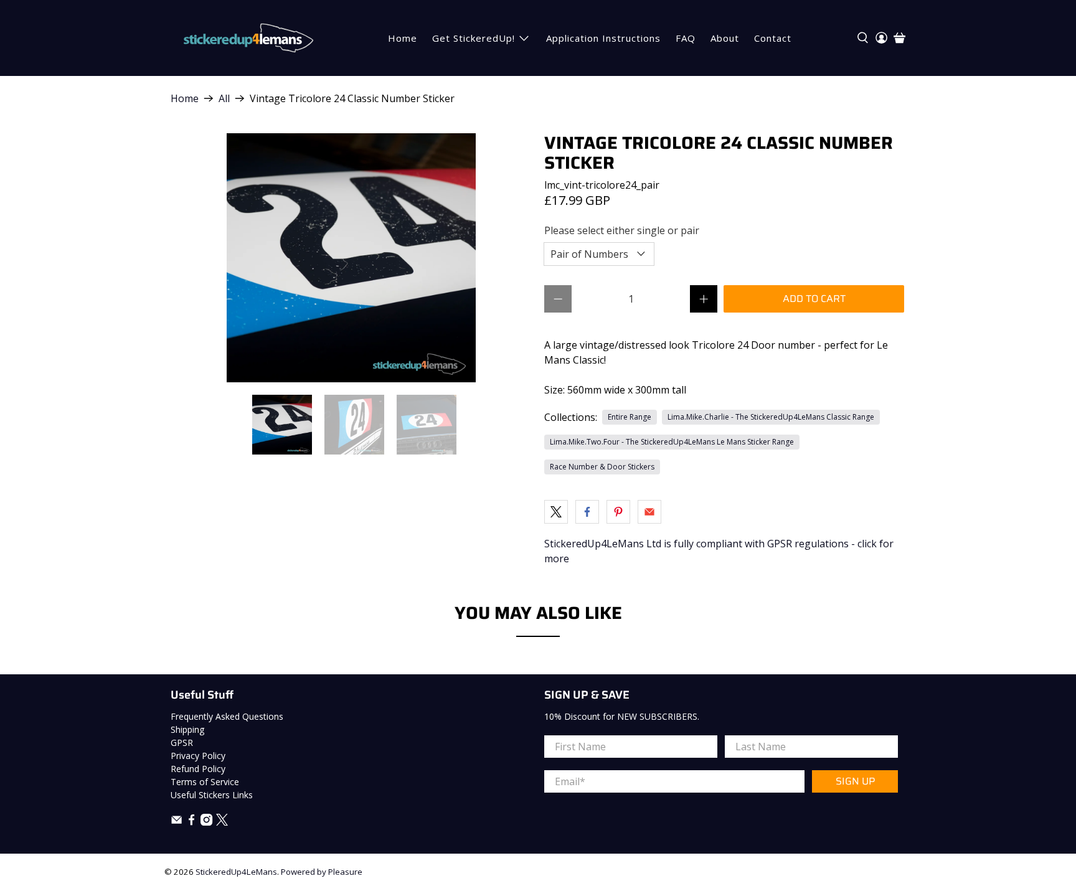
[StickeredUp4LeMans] (248, 38)
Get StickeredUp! (473, 38)
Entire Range (629, 417)
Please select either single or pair (621, 230)
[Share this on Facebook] (587, 512)
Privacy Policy (198, 755)
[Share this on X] (556, 512)
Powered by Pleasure (321, 871)
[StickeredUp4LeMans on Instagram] (206, 822)
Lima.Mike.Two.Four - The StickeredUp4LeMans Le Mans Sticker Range (672, 441)
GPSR (182, 742)
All (224, 98)
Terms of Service (205, 782)
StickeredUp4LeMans (236, 871)
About (724, 38)
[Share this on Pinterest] (618, 512)
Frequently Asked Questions (227, 716)
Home (402, 38)
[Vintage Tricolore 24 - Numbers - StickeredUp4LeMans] (351, 257)
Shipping (187, 729)
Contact (772, 38)
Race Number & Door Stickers (602, 466)
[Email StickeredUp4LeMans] (176, 822)
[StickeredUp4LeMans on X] (222, 822)
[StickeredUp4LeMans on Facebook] (191, 822)
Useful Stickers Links (212, 795)
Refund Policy (198, 769)
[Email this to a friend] (649, 512)
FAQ (686, 38)
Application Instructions (603, 38)
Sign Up (855, 781)
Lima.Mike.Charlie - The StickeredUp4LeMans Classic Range (771, 417)
